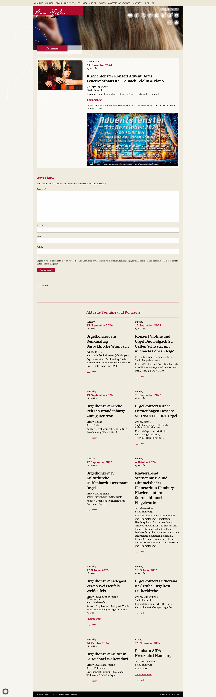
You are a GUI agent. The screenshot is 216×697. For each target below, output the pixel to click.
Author (92, 3)
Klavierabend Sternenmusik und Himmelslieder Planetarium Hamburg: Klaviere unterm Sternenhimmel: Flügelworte (155, 488)
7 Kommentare (143, 674)
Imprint (40, 694)
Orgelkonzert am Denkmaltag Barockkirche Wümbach (107, 341)
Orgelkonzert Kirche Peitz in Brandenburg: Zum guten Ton (105, 411)
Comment (41, 189)
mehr (91, 371)
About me (38, 3)
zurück (42, 285)
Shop (147, 3)
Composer (82, 3)
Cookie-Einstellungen (68, 694)
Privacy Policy (51, 694)
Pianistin (49, 3)
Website (40, 247)
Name (40, 226)
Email (40, 236)
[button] (5, 691)
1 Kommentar (94, 99)
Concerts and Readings (119, 3)
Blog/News (137, 3)
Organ (59, 3)
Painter (102, 3)
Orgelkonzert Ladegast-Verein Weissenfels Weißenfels (107, 586)
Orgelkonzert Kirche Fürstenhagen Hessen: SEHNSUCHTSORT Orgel (156, 411)
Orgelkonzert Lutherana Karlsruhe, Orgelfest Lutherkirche (156, 586)
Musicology (69, 3)
